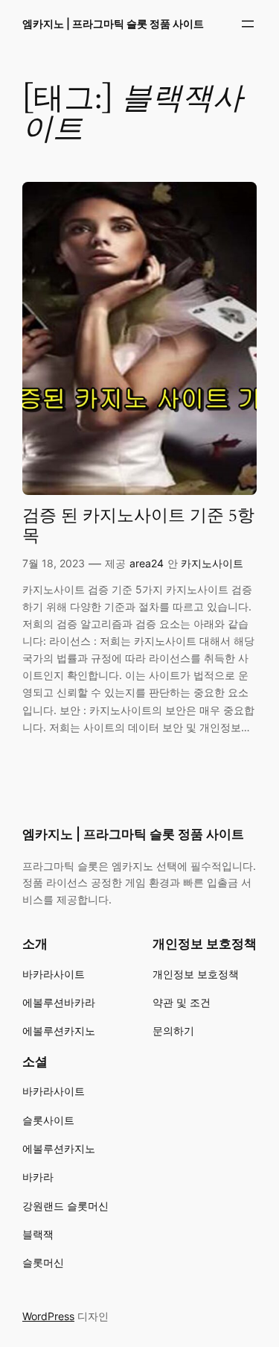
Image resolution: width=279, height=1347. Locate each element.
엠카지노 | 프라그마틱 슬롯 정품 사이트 (113, 23)
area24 (146, 563)
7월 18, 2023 (53, 563)
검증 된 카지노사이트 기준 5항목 (138, 526)
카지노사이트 (212, 563)
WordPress (48, 1316)
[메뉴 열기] (248, 24)
